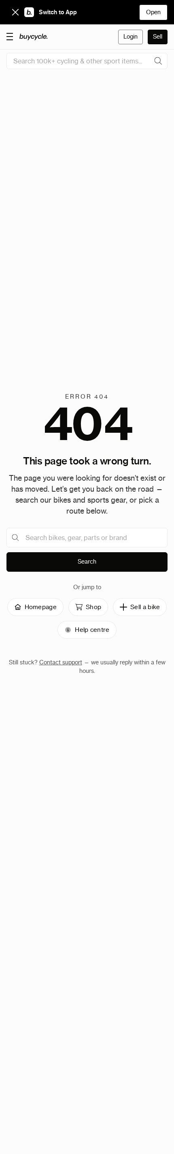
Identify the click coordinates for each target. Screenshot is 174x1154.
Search (87, 561)
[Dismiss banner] (15, 12)
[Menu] (9, 36)
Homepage (41, 607)
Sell (157, 36)
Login (130, 36)
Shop (93, 607)
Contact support (60, 662)
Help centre (92, 629)
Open (153, 12)
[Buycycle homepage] (33, 37)
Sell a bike (145, 607)
